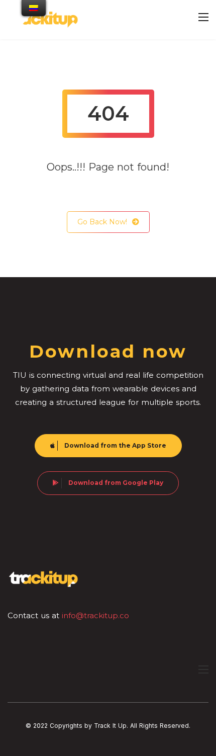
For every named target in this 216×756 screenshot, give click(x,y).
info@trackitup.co (95, 615)
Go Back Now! (102, 221)
